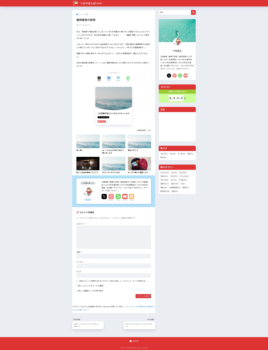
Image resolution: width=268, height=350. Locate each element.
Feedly (118, 200)
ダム (172, 154)
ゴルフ (164, 154)
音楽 (175, 191)
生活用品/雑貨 (175, 187)
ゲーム (184, 176)
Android (165, 172)
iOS (174, 172)
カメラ (173, 176)
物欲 (164, 187)
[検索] (193, 12)
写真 (190, 154)
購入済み (165, 191)
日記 (149, 130)
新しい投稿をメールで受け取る (90, 291)
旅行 (163, 157)
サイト (79, 271)
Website (131, 200)
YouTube (124, 200)
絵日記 (185, 187)
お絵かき (164, 176)
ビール (181, 154)
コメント (81, 224)
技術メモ (165, 184)
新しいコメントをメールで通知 (90, 285)
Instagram (111, 200)
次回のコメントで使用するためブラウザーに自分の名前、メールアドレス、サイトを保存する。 (113, 281)
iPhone (182, 172)
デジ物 (183, 180)
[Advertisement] (177, 126)
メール (80, 262)
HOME (135, 341)
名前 (79, 252)
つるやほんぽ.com (90, 3)
